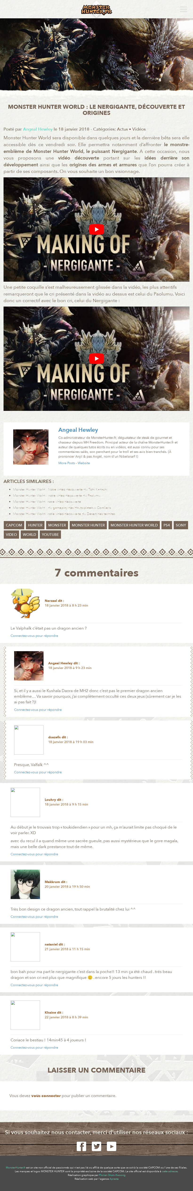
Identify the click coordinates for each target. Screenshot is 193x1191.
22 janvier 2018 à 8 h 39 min (66, 1017)
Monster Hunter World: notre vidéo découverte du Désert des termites (64, 514)
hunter (35, 525)
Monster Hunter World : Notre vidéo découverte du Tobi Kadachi (60, 489)
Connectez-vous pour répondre (34, 636)
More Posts (66, 463)
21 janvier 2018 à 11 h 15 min (67, 949)
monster (57, 525)
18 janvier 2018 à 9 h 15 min (66, 804)
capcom (14, 525)
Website (84, 463)
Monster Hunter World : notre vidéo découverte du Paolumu (56, 495)
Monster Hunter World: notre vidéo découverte (47, 501)
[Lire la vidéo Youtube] (96, 229)
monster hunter (88, 525)
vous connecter (46, 1095)
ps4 (167, 525)
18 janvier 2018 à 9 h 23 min (70, 668)
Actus (122, 129)
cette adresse (169, 1171)
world (29, 534)
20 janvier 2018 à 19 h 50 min (67, 886)
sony (181, 525)
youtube (50, 534)
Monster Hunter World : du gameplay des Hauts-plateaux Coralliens (62, 508)
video (11, 534)
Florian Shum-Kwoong (112, 1175)
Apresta (114, 1179)
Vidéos (139, 129)
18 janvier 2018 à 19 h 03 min (70, 742)
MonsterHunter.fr (15, 1167)
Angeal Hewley (78, 430)
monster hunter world (134, 525)
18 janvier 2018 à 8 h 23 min (66, 605)
